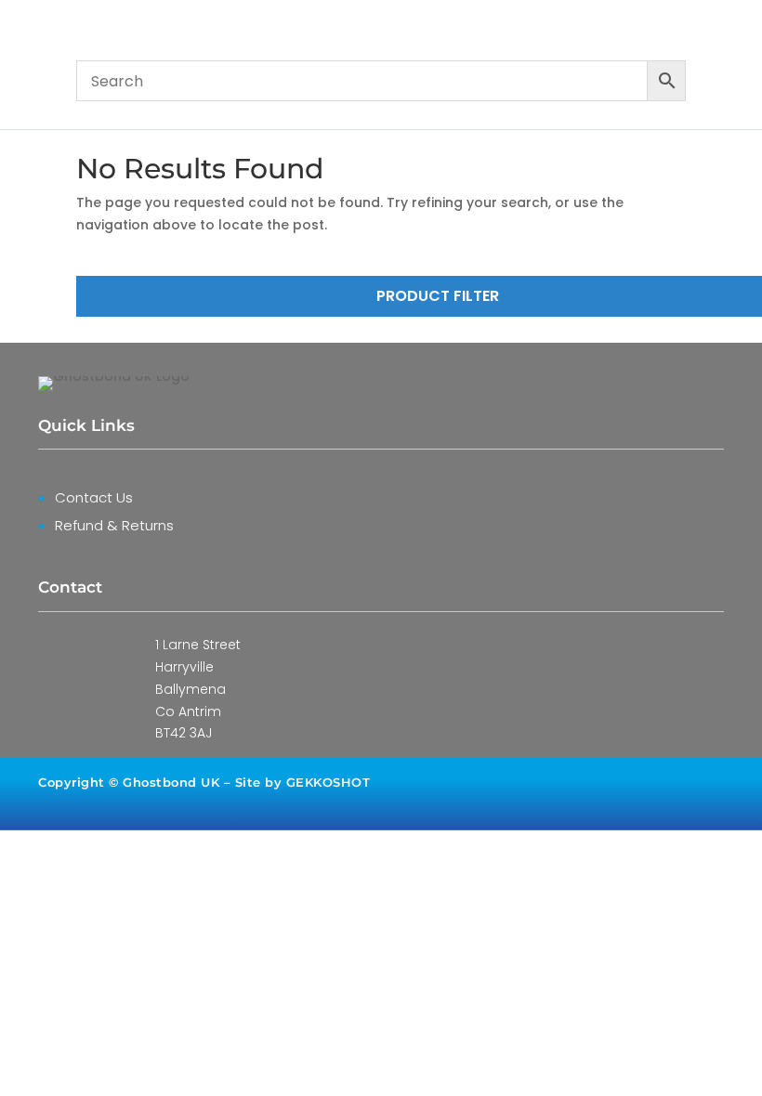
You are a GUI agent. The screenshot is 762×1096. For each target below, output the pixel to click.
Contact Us (94, 497)
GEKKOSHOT (328, 782)
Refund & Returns (114, 525)
